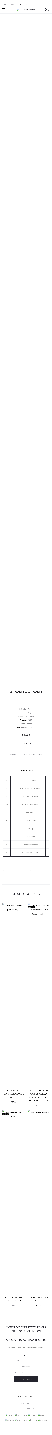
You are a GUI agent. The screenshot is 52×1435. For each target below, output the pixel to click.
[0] (48, 9)
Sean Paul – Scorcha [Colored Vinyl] (13, 1093)
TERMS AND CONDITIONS (26, 1408)
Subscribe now (26, 1379)
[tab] (14, 754)
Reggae (12, 4)
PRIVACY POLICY (26, 1403)
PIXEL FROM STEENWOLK (26, 1396)
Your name (26, 1367)
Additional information (33, 754)
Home (4, 4)
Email (26, 1355)
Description (14, 754)
